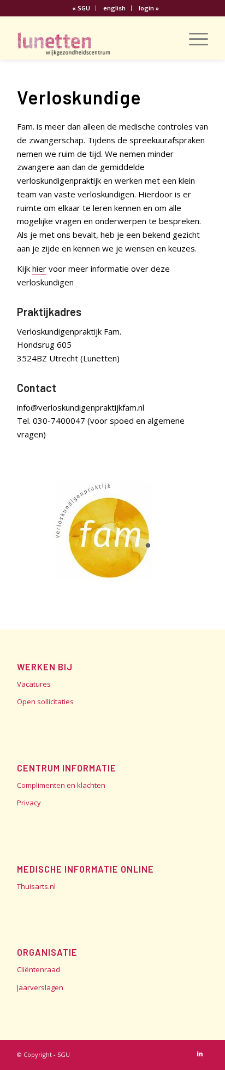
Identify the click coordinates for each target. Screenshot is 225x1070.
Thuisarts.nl (36, 886)
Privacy (29, 803)
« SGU (81, 8)
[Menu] (193, 38)
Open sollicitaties (45, 701)
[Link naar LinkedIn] (200, 1053)
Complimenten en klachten (61, 785)
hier (39, 268)
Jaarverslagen (40, 987)
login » (149, 8)
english (114, 8)
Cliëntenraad (38, 969)
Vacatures (34, 684)
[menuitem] (81, 8)
